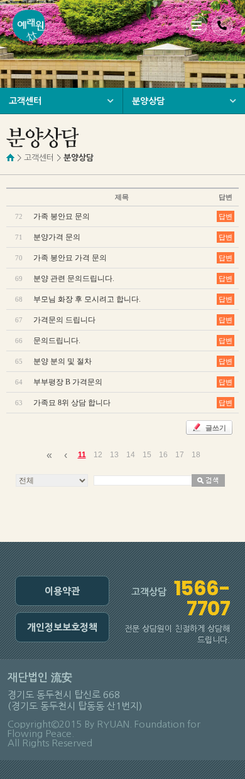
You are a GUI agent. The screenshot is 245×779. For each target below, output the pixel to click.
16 (163, 454)
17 (179, 454)
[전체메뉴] (196, 25)
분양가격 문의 (56, 237)
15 (147, 454)
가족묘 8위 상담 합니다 (72, 402)
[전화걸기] (222, 25)
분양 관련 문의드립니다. (73, 278)
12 (98, 454)
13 (114, 454)
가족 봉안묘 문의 (61, 216)
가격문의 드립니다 (64, 319)
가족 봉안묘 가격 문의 (70, 257)
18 (196, 454)
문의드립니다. (56, 340)
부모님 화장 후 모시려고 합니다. (87, 299)
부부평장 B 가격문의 (67, 382)
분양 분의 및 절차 (62, 361)
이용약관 (62, 591)
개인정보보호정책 (62, 627)
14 (130, 454)
